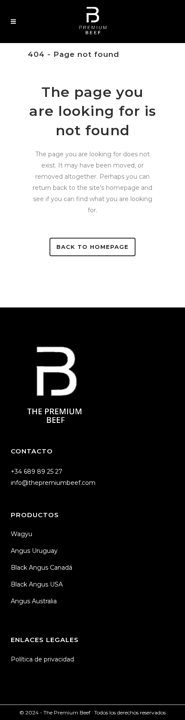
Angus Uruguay (34, 551)
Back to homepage (92, 246)
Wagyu (21, 534)
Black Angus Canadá (41, 567)
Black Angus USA (37, 584)
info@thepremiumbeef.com (53, 483)
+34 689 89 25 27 (36, 471)
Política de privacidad (42, 659)
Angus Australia (34, 601)
